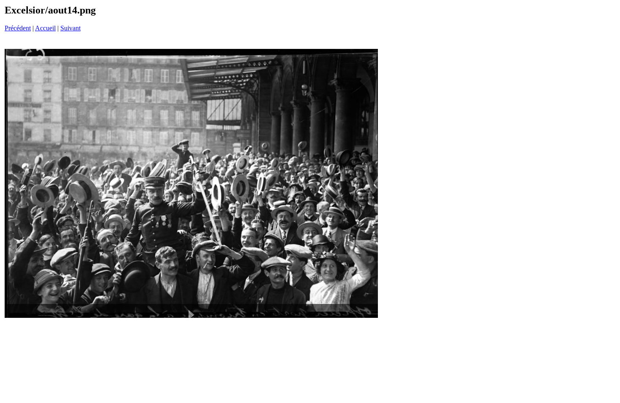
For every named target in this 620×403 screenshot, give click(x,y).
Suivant (70, 28)
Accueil (45, 28)
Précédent (18, 28)
